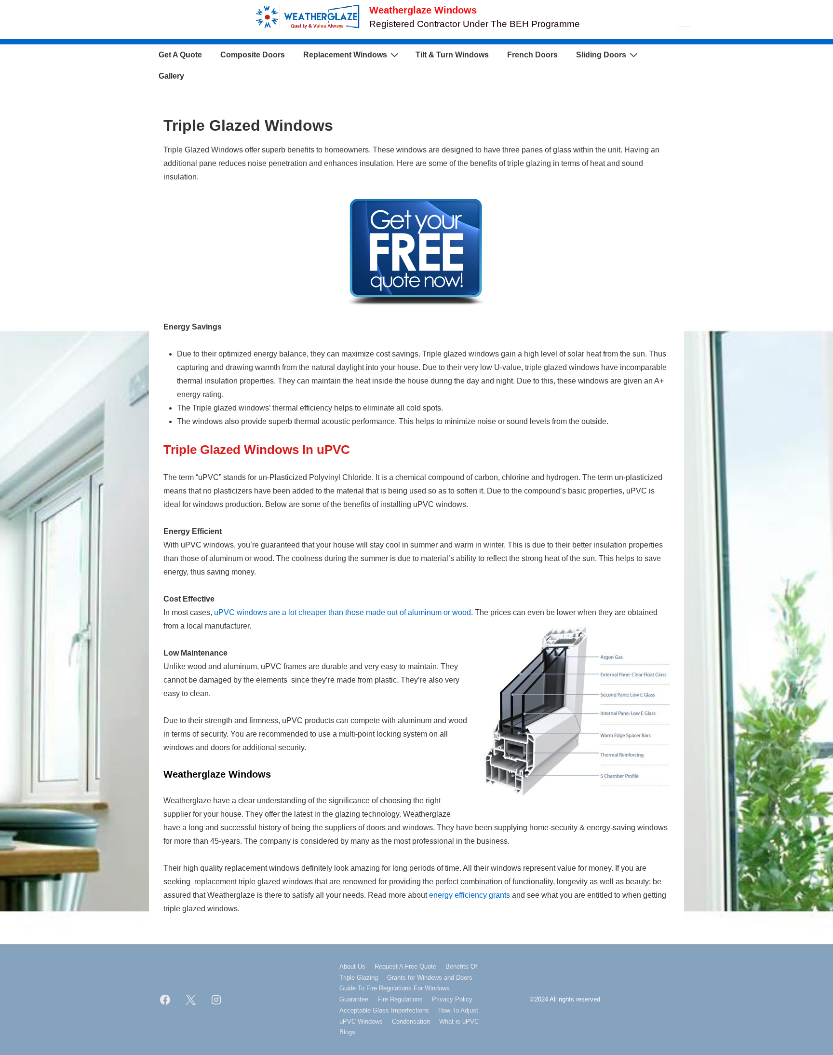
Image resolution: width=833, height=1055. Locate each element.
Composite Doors (252, 55)
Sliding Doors (601, 55)
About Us (352, 966)
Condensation (411, 1021)
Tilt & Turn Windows (452, 55)
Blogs (347, 1032)
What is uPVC (459, 1021)
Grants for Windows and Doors (429, 977)
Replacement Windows (345, 55)
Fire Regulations (400, 999)
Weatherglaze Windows (423, 10)
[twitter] (191, 999)
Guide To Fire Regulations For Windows (394, 988)
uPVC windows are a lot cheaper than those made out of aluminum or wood (342, 612)
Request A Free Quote (405, 966)
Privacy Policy (452, 999)
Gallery (171, 76)
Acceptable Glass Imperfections (384, 1010)
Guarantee (353, 999)
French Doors (532, 55)
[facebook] (165, 999)
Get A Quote (180, 55)
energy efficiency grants (469, 895)
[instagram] (216, 999)
